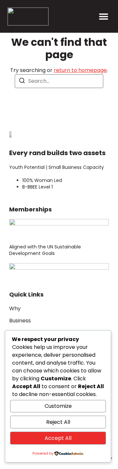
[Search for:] (59, 81)
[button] (103, 16)
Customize (58, 406)
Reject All (58, 422)
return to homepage (80, 70)
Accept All (58, 438)
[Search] (21, 82)
